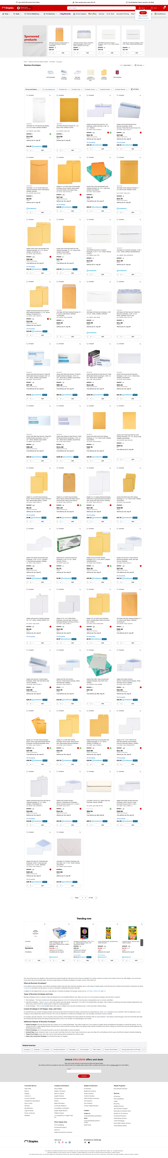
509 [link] (63, 626)
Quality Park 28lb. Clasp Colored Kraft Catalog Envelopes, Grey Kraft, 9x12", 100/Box (98, 681)
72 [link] (63, 566)
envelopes (27, 988)
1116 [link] (105, 946)
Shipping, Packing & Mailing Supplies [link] (38, 62)
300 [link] (123, 566)
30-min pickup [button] (91, 142)
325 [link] (123, 808)
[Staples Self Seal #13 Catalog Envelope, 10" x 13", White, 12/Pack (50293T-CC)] (39, 604)
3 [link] (32, 134)
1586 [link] (94, 626)
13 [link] (129, 47)
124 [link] (33, 444)
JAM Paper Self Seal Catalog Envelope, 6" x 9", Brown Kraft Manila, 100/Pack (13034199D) (59, 44)
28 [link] (93, 382)
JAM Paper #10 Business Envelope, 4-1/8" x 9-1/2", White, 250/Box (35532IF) (99, 313)
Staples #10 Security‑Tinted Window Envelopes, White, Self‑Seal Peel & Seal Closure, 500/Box (37, 681)
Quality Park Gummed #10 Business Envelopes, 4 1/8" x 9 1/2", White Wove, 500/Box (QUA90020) (128, 376)
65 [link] (93, 320)
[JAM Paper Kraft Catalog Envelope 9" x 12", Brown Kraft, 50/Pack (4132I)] (129, 172)
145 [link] (63, 808)
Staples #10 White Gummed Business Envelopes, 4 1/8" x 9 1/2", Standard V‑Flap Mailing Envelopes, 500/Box (37, 559)
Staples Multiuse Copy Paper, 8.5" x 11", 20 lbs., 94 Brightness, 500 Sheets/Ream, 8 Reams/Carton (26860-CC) (59, 943)
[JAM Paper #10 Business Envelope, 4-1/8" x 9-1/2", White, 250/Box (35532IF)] (99, 296)
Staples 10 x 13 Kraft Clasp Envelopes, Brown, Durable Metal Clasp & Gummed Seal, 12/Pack (98, 620)
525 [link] (33, 319)
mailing (105, 1012)
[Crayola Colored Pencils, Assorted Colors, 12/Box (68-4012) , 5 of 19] (108, 933)
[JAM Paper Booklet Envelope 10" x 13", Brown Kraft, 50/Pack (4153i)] (69, 110)
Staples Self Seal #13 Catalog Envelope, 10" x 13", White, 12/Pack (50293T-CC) (38, 619)
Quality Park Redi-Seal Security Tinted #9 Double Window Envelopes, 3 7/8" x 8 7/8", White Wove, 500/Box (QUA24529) (68, 376)
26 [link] (93, 444)
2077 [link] (124, 132)
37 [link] (63, 687)
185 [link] (63, 505)
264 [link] (33, 687)
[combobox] (101, 8)
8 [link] (32, 196)
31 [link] (123, 320)
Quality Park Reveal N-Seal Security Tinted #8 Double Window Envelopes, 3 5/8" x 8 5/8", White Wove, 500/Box (99, 376)
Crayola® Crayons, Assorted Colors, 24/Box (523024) (131, 942)
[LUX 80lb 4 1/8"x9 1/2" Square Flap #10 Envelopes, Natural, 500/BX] (99, 786)
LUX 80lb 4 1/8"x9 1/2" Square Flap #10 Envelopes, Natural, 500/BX (98, 801)
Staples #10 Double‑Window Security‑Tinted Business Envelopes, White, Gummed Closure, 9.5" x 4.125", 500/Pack (68, 802)
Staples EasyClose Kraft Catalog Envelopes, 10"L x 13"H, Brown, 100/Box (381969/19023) (98, 559)
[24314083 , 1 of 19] (35, 933)
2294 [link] (63, 194)
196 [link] (33, 748)
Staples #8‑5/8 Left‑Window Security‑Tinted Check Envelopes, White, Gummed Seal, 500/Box (68, 681)
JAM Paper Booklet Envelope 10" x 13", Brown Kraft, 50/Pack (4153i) (68, 126)
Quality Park (96, 991)
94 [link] (123, 196)
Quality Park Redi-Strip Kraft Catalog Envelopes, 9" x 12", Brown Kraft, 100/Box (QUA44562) (99, 438)
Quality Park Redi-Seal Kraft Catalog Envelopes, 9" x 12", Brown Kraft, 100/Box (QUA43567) (129, 498)
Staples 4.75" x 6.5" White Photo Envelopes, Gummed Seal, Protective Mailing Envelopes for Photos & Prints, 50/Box (68, 620)
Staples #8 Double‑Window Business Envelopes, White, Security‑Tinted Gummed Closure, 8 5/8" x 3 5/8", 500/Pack (127, 802)
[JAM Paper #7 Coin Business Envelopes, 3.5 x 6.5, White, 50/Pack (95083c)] (39, 110)
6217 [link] (94, 132)
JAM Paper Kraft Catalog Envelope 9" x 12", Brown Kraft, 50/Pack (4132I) (128, 189)
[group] (35, 942)
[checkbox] (49, 89)
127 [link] (80, 946)
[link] (28, 2)
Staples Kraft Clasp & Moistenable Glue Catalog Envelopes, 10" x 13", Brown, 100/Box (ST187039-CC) (37, 250)
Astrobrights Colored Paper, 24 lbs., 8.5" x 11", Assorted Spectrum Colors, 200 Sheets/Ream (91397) (84, 943)
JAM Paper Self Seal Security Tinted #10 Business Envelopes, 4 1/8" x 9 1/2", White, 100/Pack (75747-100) (128, 314)
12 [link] (123, 626)
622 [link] (123, 687)
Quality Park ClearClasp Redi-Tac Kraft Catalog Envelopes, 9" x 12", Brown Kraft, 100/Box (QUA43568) (68, 250)
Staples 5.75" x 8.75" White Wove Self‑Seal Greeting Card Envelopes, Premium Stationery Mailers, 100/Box (127, 741)
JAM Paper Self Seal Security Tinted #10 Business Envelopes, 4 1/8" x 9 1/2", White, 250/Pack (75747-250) (83, 44)
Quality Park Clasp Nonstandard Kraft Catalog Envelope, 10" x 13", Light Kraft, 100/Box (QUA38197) (98, 188)
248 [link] (33, 382)
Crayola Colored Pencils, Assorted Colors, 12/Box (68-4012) (108, 942)
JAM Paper (90, 991)
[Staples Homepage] (8, 8)
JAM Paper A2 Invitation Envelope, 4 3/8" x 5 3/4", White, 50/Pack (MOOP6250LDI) (133, 43)
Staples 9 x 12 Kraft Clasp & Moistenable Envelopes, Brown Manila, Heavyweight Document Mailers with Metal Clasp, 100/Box (68, 188)
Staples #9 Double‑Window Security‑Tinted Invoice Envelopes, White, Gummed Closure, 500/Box (129, 681)
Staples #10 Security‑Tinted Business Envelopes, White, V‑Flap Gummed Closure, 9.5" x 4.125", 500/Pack (37, 863)
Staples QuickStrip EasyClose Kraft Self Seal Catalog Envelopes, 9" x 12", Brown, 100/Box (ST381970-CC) (38, 312)
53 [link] (63, 256)
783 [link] (93, 748)
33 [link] (104, 47)
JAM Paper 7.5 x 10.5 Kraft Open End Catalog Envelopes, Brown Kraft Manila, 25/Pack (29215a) (37, 189)
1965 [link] (33, 566)
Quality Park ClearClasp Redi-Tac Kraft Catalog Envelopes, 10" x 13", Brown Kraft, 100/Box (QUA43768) (129, 436)
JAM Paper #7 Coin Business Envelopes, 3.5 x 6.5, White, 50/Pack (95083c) (37, 126)
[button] (134, 8)
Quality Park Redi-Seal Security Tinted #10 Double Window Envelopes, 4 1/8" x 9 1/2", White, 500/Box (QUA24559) (38, 438)
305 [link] (63, 382)
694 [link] (93, 505)
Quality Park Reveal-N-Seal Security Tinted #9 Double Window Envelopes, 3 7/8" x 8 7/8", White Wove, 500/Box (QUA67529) (69, 438)
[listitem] (59, 40)
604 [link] (33, 869)
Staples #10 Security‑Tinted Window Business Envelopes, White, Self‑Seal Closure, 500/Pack (127, 559)
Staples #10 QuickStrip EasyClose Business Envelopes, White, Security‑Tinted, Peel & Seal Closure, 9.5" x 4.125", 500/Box (129, 126)
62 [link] (123, 382)
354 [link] (33, 626)
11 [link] (123, 443)
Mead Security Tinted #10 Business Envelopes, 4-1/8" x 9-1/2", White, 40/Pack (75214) (67, 559)
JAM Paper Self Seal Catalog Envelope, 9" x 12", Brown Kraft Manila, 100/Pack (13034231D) (129, 620)
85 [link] (93, 566)
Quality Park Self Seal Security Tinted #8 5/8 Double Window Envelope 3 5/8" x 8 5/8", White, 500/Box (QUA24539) (38, 376)
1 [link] (79, 47)
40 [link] (63, 444)
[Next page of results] (96, 897)
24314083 (27, 941)
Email (69, 1069)
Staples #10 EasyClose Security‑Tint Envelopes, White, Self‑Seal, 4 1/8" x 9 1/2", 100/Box (98, 126)
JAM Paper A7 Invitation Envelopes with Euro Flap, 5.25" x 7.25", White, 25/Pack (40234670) (68, 863)
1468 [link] (124, 748)
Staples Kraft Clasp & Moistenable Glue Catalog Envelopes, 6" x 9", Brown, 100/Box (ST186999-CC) (98, 741)
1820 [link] (129, 946)
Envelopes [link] (52, 62)
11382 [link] (56, 946)
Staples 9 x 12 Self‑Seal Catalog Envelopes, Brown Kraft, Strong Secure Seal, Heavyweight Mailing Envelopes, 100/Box (68, 741)
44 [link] (63, 748)
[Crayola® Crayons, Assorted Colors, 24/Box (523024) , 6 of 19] (133, 933)
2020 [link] (33, 505)
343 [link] (33, 808)
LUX (104, 991)
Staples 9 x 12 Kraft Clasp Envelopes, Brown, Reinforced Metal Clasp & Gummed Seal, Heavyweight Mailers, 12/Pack (38, 498)
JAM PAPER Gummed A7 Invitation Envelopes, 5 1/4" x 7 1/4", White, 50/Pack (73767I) (108, 44)
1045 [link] (33, 256)
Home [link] (25, 62)
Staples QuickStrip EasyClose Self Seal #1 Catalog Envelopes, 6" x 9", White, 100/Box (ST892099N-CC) (38, 802)
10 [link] (55, 47)
